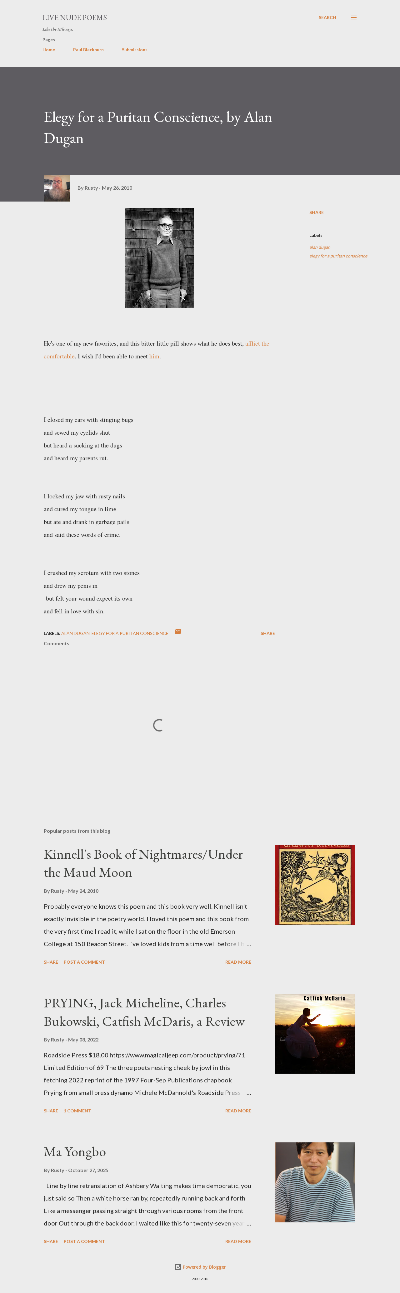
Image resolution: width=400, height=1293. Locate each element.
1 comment (77, 1110)
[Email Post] (178, 633)
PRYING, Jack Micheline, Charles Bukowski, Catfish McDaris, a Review (144, 1012)
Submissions (135, 49)
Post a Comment (84, 962)
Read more (238, 962)
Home (48, 49)
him (154, 356)
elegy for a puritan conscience (338, 255)
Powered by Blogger (204, 1267)
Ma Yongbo (75, 1151)
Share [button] (316, 212)
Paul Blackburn (88, 49)
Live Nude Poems (74, 17)
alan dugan (319, 247)
